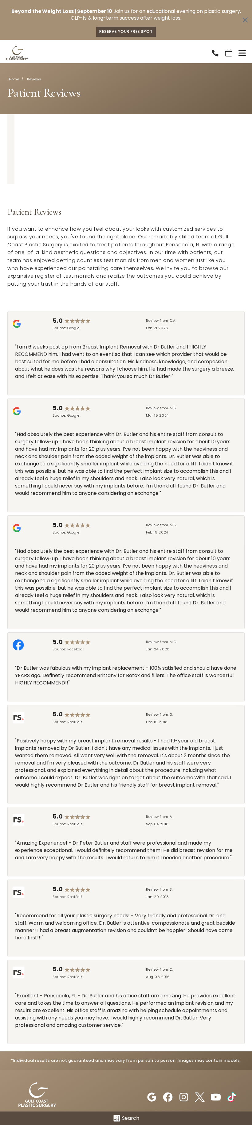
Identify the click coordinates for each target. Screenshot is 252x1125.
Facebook (76, 649)
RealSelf (74, 721)
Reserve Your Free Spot (126, 31)
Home (14, 79)
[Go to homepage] (101, 53)
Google (73, 328)
